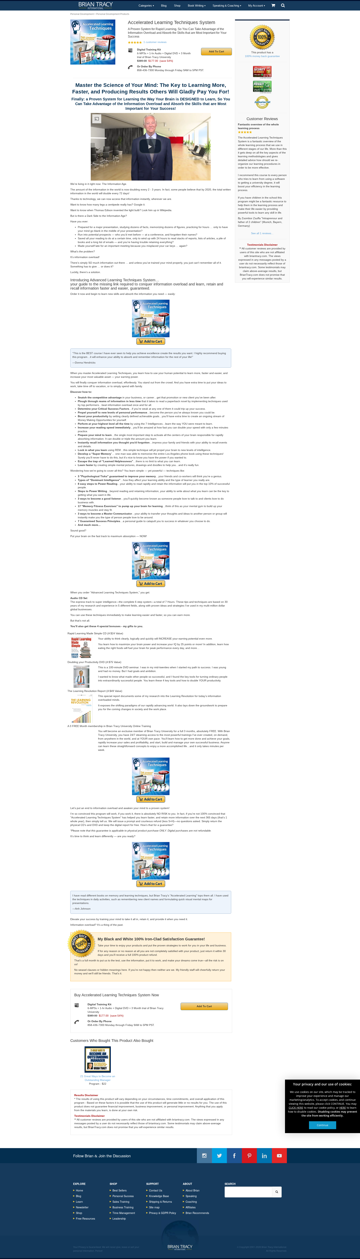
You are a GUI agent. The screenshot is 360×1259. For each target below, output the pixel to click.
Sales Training (120, 1201)
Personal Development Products (112, 14)
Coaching (191, 1201)
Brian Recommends (197, 1213)
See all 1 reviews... (262, 233)
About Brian (193, 1190)
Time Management (123, 1213)
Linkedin (264, 1155)
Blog (163, 5)
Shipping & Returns (160, 1201)
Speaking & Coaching (226, 5)
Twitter (219, 1155)
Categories (145, 5)
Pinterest (249, 1155)
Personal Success (123, 1196)
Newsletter (82, 1207)
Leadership (119, 1218)
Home (79, 1190)
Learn (79, 1201)
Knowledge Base (159, 1196)
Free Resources (85, 1218)
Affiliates (191, 1207)
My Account (255, 5)
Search (230, 1184)
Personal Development (82, 14)
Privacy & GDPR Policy (162, 1213)
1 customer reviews (154, 42)
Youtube (279, 1155)
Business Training (123, 1207)
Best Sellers (119, 1190)
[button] (150, 146)
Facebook (234, 1155)
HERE (342, 1107)
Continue (322, 1125)
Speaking (191, 1196)
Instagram (204, 1155)
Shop (177, 5)
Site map (154, 1207)
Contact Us (155, 1190)
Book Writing (195, 5)
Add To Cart (216, 51)
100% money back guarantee (262, 56)
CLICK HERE (296, 1107)
